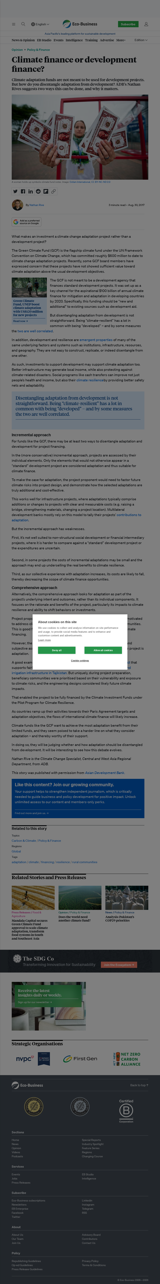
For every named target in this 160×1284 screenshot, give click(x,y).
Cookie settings (80, 660)
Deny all (56, 650)
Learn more (44, 640)
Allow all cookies (103, 650)
